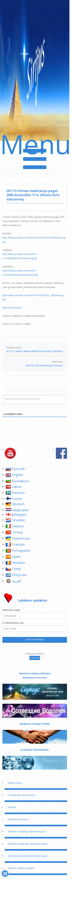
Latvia (16, 487)
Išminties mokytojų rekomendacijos (27, 831)
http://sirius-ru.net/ (12, 307)
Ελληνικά (19, 575)
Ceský (16, 569)
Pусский (18, 469)
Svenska (18, 492)
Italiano (18, 526)
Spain (16, 556)
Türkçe (17, 532)
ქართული (18, 514)
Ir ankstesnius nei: (13, 622)
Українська (21, 538)
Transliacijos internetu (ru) (21, 795)
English (17, 475)
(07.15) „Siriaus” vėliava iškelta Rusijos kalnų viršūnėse (34, 351)
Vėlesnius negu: (11, 609)
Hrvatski (18, 520)
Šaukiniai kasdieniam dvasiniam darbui (28, 843)
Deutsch (18, 504)
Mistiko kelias (15, 782)
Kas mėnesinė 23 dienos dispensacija (27, 855)
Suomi (17, 499)
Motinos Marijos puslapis (21, 868)
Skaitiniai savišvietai (18, 819)
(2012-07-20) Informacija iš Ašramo (44, 365)
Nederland (20, 510)
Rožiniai (12, 807)
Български (20, 481)
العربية (16, 581)
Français (18, 544)
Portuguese (21, 550)
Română (18, 562)
